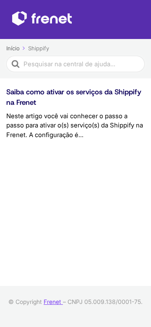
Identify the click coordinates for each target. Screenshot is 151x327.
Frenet (53, 301)
